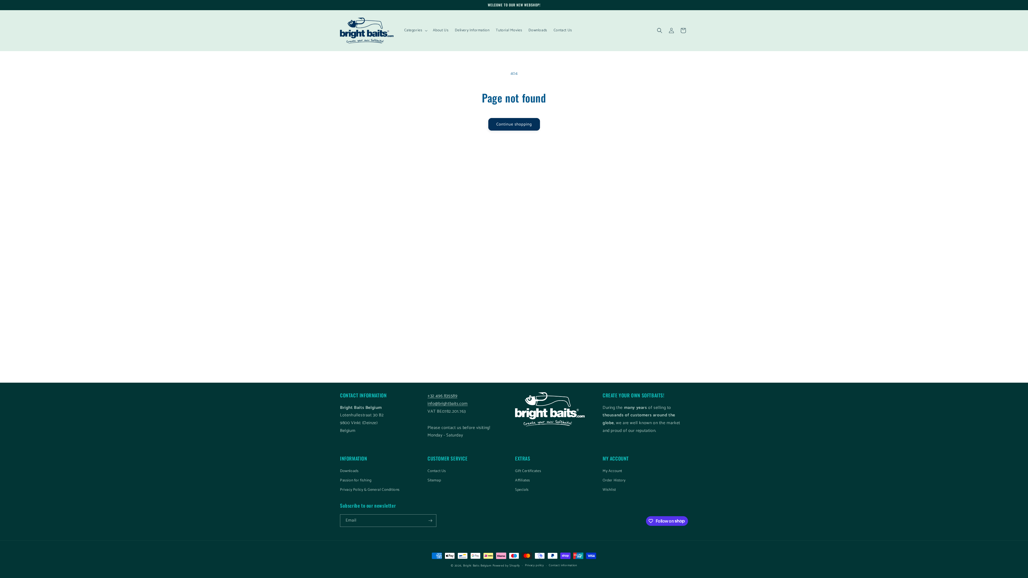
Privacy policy (534, 565)
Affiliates (522, 480)
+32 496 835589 (442, 396)
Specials (522, 490)
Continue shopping (514, 124)
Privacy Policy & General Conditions (370, 490)
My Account (612, 471)
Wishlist (609, 490)
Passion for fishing (355, 480)
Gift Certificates (528, 471)
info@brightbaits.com (448, 403)
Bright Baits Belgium (477, 565)
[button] (415, 30)
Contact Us (437, 471)
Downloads (349, 471)
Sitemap (434, 480)
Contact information (563, 565)
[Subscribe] (430, 520)
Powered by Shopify (506, 565)
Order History (614, 480)
